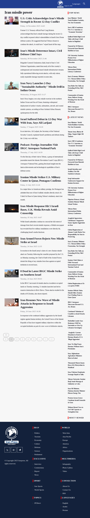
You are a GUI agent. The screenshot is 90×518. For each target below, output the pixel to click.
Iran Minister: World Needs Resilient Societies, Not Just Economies (76, 20)
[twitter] (7, 450)
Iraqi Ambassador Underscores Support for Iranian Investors (76, 181)
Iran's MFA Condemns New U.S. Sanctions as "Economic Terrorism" (75, 30)
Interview (37, 464)
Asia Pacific (67, 437)
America (66, 444)
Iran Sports (38, 486)
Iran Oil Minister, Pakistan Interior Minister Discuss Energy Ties (76, 391)
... (39, 339)
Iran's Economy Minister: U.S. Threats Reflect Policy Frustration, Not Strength (76, 79)
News (36, 475)
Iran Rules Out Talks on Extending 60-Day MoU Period (76, 88)
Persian (65, 510)
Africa (65, 447)
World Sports (39, 490)
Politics (37, 433)
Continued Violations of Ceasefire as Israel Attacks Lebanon (76, 314)
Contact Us (67, 490)
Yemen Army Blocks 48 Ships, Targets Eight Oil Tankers (75, 134)
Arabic (65, 507)
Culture (37, 444)
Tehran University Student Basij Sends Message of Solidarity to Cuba (76, 381)
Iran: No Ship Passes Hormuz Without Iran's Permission (76, 346)
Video (65, 471)
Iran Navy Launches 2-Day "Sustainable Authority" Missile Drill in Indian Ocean (42, 87)
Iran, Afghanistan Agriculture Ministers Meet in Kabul (75, 356)
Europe (65, 440)
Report (36, 471)
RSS (64, 493)
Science (37, 451)
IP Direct (37, 503)
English (65, 503)
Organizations (68, 451)
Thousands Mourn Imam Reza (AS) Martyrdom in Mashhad (76, 365)
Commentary (39, 468)
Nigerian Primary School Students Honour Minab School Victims (76, 202)
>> (51, 339)
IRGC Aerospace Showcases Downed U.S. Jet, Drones (76, 109)
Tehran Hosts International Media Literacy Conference (74, 69)
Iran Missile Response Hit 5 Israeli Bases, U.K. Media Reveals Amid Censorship (39, 210)
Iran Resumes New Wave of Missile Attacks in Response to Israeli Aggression (39, 304)
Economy (37, 440)
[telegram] (20, 450)
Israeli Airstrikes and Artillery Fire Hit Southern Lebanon (74, 171)
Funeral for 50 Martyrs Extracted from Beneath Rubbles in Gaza (76, 48)
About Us (66, 486)
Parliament (38, 454)
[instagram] (13, 450)
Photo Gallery (68, 468)
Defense (37, 447)
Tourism (37, 437)
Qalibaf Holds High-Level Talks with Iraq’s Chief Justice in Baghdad (76, 39)
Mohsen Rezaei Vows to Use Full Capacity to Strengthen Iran (75, 409)
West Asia (66, 433)
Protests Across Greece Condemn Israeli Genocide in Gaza (76, 400)
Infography (67, 464)
